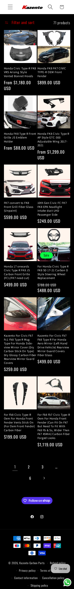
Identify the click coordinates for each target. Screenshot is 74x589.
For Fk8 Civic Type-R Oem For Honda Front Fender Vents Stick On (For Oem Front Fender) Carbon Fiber (19, 422)
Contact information (25, 578)
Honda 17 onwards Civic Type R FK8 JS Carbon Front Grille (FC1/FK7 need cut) (17, 272)
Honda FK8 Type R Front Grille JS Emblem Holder (20, 137)
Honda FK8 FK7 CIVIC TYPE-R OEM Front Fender (51, 72)
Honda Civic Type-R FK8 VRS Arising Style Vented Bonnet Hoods (20, 72)
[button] (10, 7)
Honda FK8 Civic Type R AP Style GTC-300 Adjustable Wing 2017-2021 (53, 139)
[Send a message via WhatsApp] (67, 582)
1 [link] (15, 467)
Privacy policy (27, 570)
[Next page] (44, 478)
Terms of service (50, 570)
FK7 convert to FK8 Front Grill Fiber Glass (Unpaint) (18, 206)
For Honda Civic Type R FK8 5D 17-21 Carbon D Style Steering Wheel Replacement (53, 272)
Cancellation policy (53, 578)
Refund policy (58, 563)
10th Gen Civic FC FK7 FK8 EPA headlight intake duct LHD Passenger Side (52, 208)
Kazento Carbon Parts (31, 563)
